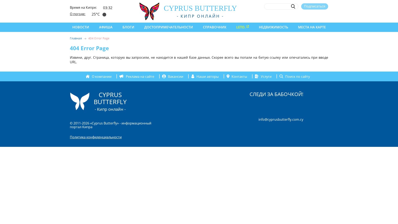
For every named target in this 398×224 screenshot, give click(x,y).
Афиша (106, 27)
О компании (102, 76)
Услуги (266, 76)
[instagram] (296, 16)
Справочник (214, 27)
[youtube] (326, 16)
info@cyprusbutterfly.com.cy (280, 119)
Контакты (239, 76)
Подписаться (314, 6)
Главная (76, 38)
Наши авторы (208, 76)
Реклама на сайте (140, 76)
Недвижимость (273, 27)
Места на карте (312, 27)
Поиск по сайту (297, 76)
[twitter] (303, 16)
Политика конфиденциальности (96, 137)
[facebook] (288, 16)
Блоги (128, 27)
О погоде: (77, 14)
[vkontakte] (318, 16)
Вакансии (175, 76)
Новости (80, 27)
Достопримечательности (168, 27)
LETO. (240, 27)
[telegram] (311, 16)
